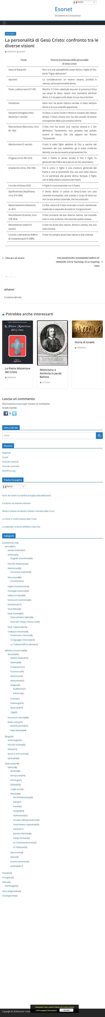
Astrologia (14, 780)
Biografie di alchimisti (19, 558)
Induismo (17, 693)
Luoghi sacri (15, 789)
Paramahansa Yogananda (24, 824)
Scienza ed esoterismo (18, 600)
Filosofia (6, 873)
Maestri (13, 793)
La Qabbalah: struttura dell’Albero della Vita (21, 526)
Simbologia (15, 703)
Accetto (66, 1010)
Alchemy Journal (17, 725)
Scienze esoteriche (18, 861)
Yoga (12, 712)
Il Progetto (7, 877)
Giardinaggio (10, 885)
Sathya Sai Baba (15, 595)
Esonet (63, 9)
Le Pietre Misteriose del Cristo (17, 370)
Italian (9, 486)
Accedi (5, 457)
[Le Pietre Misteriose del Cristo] (17, 322)
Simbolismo (13, 604)
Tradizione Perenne (16, 631)
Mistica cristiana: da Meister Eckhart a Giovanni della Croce (28, 511)
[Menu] (4, 23)
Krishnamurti (18, 815)
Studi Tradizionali (15, 627)
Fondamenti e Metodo (20, 635)
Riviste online (13, 722)
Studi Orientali (14, 613)
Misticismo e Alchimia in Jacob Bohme (50, 373)
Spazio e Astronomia (17, 753)
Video (10, 767)
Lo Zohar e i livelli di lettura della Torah (19, 519)
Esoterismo (7, 542)
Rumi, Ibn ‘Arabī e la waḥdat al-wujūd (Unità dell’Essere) (26, 495)
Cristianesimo (16, 667)
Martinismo (13, 568)
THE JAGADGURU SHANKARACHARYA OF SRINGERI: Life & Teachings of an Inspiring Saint (78, 261)
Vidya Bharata (16, 730)
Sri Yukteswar (19, 847)
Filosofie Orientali (15, 744)
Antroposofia (16, 775)
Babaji (16, 802)
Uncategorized (8, 895)
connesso (19, 403)
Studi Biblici (10, 34)
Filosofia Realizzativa (17, 563)
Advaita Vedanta (15, 550)
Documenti (15, 581)
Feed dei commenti (10, 466)
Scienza (13, 698)
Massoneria (13, 577)
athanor (22, 51)
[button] (6, 413)
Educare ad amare (14, 257)
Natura (5, 882)
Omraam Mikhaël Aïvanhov (25, 820)
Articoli (8, 546)
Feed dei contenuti (10, 461)
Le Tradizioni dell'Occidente (22, 644)
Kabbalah (14, 784)
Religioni (14, 685)
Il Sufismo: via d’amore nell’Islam (16, 503)
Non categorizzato (10, 891)
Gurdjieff (17, 811)
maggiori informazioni (49, 1010)
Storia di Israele (84, 342)
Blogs (7, 736)
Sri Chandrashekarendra (23, 842)
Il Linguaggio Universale (20, 640)
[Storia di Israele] (87, 322)
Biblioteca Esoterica (13, 650)
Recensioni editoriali (16, 717)
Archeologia (13, 740)
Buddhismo (18, 688)
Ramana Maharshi (21, 833)
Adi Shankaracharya (21, 797)
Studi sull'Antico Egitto (20, 617)
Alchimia (11, 554)
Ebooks (11, 654)
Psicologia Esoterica (16, 591)
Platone (16, 829)
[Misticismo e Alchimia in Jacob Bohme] (52, 322)
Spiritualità (15, 707)
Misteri (11, 749)
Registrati (6, 452)
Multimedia (10, 763)
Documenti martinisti (19, 572)
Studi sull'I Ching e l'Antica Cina (23, 621)
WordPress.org (8, 471)
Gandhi (16, 806)
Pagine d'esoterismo (17, 586)
